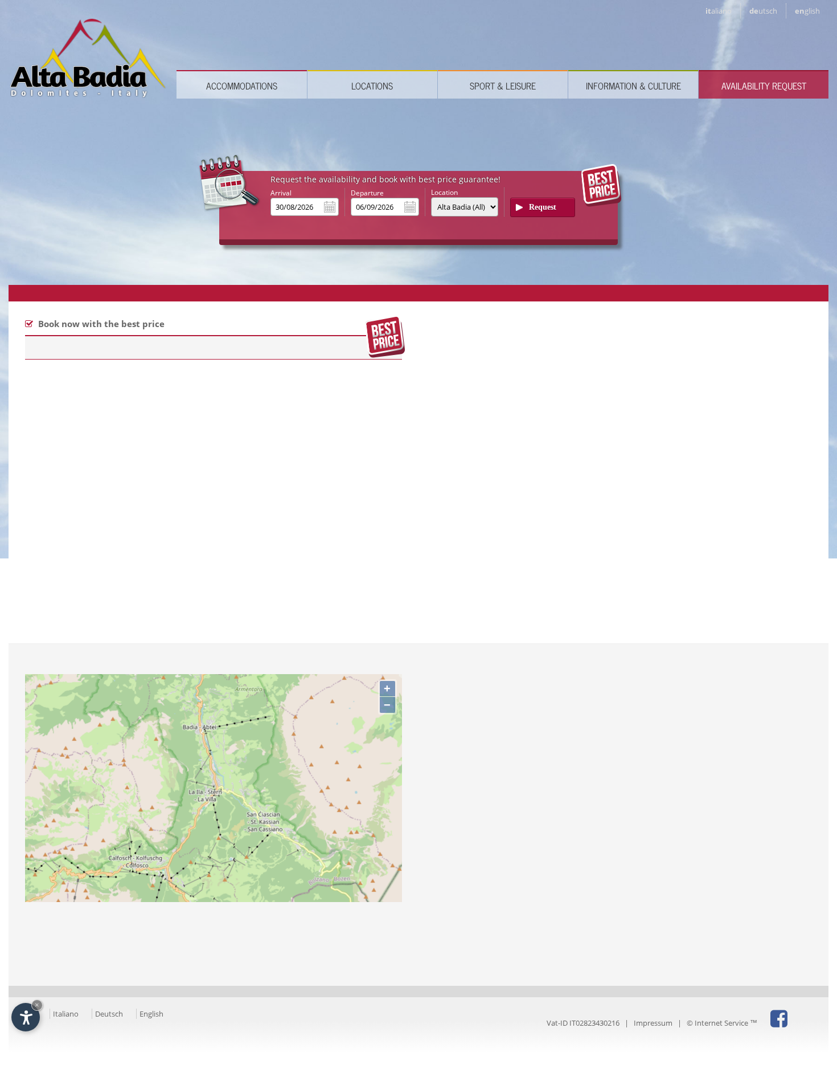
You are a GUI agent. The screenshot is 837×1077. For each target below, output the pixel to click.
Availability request (763, 85)
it (718, 11)
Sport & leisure (503, 85)
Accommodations (241, 85)
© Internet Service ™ (722, 1023)
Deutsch (109, 1014)
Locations (372, 85)
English (151, 1014)
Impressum (653, 1023)
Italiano (66, 1014)
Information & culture (633, 85)
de (763, 11)
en (807, 11)
